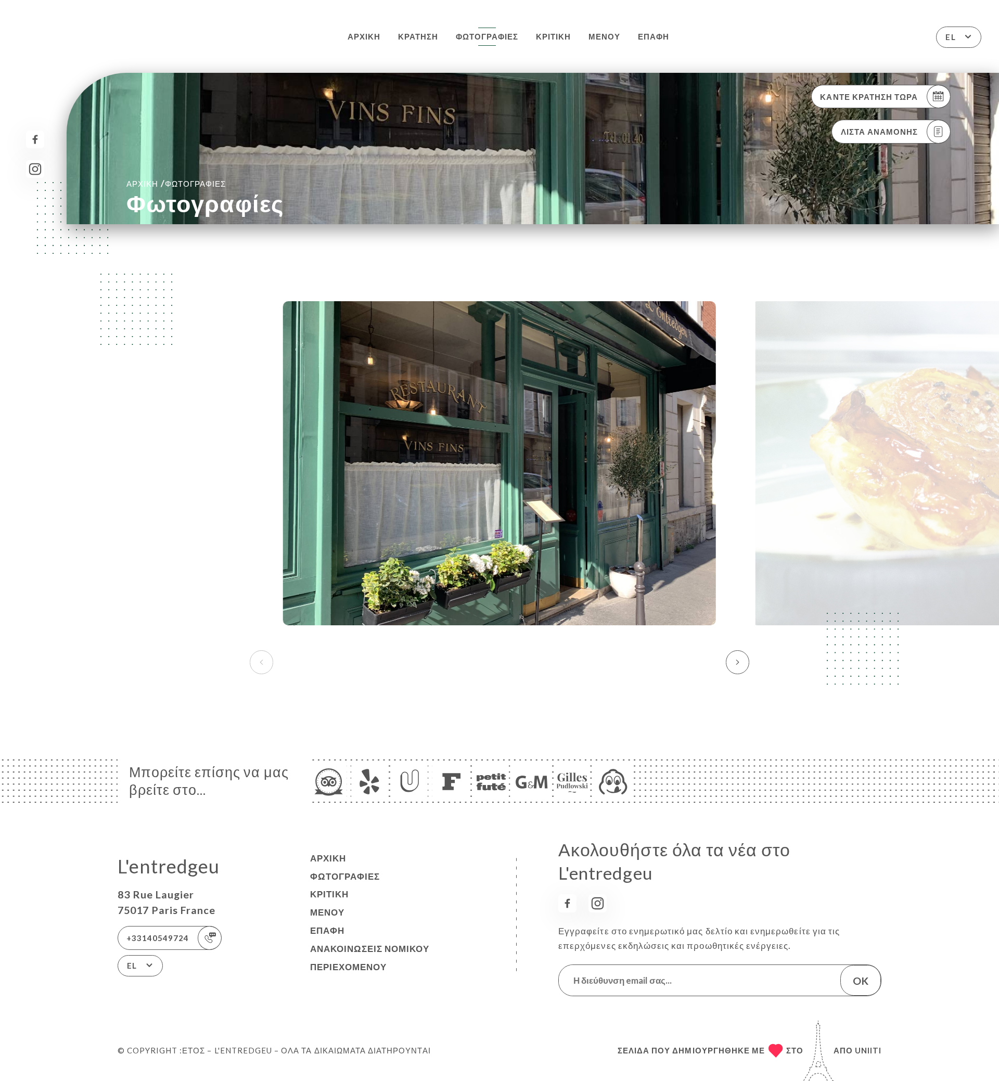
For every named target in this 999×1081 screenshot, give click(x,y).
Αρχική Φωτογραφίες (176, 183)
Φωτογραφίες (487, 36)
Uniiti (868, 1050)
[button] (737, 662)
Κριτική (553, 36)
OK (860, 980)
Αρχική (364, 36)
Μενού (604, 36)
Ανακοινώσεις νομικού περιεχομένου (369, 957)
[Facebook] (35, 140)
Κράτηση (418, 36)
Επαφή (653, 36)
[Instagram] (35, 169)
